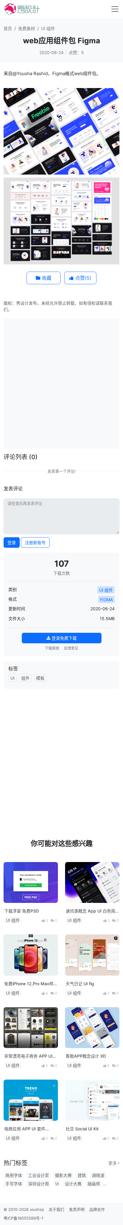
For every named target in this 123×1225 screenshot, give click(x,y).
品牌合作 (97, 1209)
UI (12, 678)
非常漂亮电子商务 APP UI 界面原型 (28, 1056)
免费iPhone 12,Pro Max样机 (28, 984)
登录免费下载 (63, 638)
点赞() (82, 278)
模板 (40, 678)
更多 (113, 1163)
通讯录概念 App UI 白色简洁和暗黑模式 (90, 911)
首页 (8, 28)
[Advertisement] (61, 383)
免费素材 (26, 28)
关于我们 (56, 1209)
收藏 (45, 278)
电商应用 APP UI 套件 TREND (24, 1129)
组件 (25, 678)
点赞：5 (76, 52)
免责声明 (76, 1209)
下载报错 (52, 648)
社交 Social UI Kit (82, 1128)
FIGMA (106, 599)
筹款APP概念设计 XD (86, 1056)
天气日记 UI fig (80, 983)
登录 (11, 542)
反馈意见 (71, 648)
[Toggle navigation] (114, 9)
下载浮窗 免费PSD (21, 910)
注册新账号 (35, 542)
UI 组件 (48, 28)
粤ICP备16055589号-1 (23, 1218)
